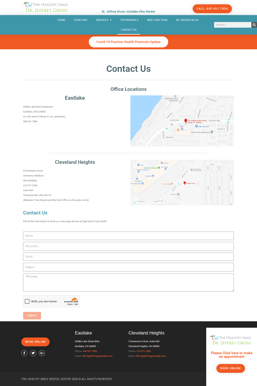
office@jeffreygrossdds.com (97, 356)
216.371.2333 (143, 351)
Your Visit (80, 19)
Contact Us (128, 29)
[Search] (254, 25)
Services (102, 19)
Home (61, 19)
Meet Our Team (157, 19)
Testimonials (129, 19)
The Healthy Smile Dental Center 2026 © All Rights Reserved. (67, 379)
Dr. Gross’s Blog (187, 19)
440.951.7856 (90, 351)
